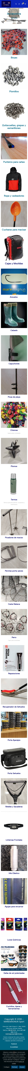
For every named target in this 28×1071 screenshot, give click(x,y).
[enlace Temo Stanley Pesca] (14, 484)
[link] (6, 4)
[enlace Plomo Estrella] (14, 451)
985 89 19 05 (12, 1030)
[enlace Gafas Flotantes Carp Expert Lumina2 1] (14, 957)
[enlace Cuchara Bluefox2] (14, 214)
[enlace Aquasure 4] (14, 658)
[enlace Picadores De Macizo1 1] (14, 522)
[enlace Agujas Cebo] (14, 891)
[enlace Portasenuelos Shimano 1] (14, 758)
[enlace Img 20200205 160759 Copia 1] (14, 281)
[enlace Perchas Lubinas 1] (14, 555)
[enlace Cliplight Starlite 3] (14, 924)
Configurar (6, 1067)
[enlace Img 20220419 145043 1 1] (14, 588)
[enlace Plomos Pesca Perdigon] (14, 75)
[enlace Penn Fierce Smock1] (14, 180)
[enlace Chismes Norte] (14, 414)
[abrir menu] (25, 4)
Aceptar (22, 1067)
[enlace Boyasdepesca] (14, 42)
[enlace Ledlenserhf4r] (14, 824)
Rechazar (14, 1067)
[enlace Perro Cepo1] (14, 622)
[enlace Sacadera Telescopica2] (14, 791)
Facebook (14, 1044)
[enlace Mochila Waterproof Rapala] (14, 247)
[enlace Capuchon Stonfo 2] (14, 348)
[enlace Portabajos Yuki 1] (14, 724)
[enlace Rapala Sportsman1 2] (14, 315)
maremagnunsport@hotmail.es (14, 1034)
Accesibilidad (14, 1047)
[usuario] (19, 4)
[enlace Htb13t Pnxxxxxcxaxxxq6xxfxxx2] (14, 109)
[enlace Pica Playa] (14, 381)
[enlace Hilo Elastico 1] (14, 858)
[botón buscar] (16, 4)
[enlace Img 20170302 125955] (14, 146)
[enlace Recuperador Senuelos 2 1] (14, 691)
